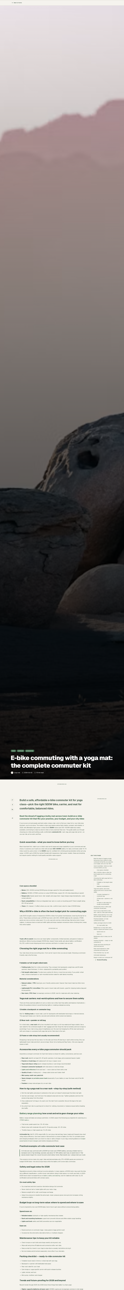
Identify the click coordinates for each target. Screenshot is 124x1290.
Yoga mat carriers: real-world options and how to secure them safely (103, 890)
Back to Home (18, 2)
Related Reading (102, 960)
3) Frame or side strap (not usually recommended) (104, 903)
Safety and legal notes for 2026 (102, 923)
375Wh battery (24, 1120)
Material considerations (103, 886)
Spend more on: (101, 931)
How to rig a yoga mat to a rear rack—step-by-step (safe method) (103, 911)
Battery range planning (30, 1113)
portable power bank (40, 1078)
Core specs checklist (102, 870)
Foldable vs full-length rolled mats (104, 883)
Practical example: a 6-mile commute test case (101, 919)
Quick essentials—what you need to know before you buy (103, 866)
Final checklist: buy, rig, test (101, 952)
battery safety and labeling (51, 1176)
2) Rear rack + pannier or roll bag (104, 899)
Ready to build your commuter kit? (103, 957)
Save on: (99, 934)
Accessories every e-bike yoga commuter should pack (102, 907)
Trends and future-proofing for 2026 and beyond (102, 945)
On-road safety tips (102, 925)
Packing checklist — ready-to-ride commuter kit (103, 941)
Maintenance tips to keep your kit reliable (103, 937)
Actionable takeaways (100, 955)
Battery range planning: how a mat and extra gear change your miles (103, 915)
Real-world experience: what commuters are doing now (101, 949)
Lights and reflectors (29, 1070)
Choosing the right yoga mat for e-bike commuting (103, 879)
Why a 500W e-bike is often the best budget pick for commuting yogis (102, 874)
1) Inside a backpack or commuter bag (103, 895)
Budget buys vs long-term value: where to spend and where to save (103, 928)
